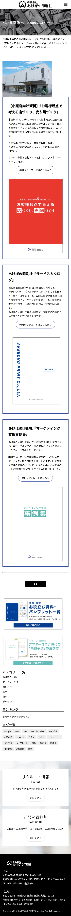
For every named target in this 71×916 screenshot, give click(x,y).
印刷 (4, 696)
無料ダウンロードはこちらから (35, 170)
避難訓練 (20, 748)
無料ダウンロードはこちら (35, 477)
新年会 (53, 742)
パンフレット (54, 737)
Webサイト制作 (38, 731)
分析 (34, 742)
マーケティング (10, 682)
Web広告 (53, 731)
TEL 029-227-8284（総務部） (18, 883)
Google (7, 731)
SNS (25, 731)
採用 (4, 691)
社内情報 (8, 748)
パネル (41, 737)
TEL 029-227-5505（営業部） (18, 903)
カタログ (20, 737)
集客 (30, 748)
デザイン (7, 701)
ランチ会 (8, 742)
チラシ (31, 737)
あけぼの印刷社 (10, 677)
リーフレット (22, 742)
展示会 (43, 742)
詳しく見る (35, 797)
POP (17, 731)
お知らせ (7, 687)
